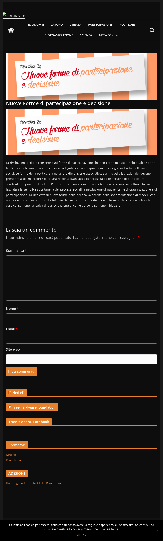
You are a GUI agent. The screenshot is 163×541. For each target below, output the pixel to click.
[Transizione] (11, 30)
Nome (12, 308)
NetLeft (18, 392)
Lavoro (57, 24)
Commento (16, 250)
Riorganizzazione (59, 35)
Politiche (127, 24)
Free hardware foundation (34, 407)
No (84, 534)
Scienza (86, 35)
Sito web (13, 349)
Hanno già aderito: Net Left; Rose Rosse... (35, 483)
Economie (36, 24)
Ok (78, 534)
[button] (116, 35)
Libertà (75, 24)
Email (11, 329)
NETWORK (106, 35)
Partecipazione (100, 24)
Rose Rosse (14, 460)
